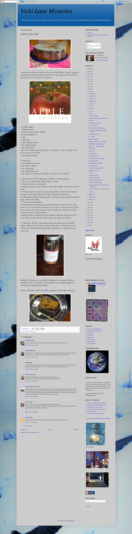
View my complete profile (101, 60)
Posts (89, 44)
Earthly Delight (91, 341)
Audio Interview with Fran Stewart (95, 413)
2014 (88, 207)
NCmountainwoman (30, 386)
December (91, 93)
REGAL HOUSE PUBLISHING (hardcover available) (98, 35)
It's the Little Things (93, 116)
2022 (88, 79)
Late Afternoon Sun (93, 165)
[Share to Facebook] (42, 329)
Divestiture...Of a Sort (94, 170)
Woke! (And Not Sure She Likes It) (97, 128)
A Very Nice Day (93, 125)
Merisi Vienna (29, 374)
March (90, 194)
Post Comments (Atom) (33, 432)
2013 (88, 210)
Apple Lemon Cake (93, 175)
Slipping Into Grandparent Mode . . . (98, 144)
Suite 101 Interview (92, 411)
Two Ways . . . (92, 120)
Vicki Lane (100, 55)
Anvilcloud (28, 340)
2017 (88, 91)
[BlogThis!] (38, 329)
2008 (88, 222)
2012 (88, 212)
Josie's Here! (92, 151)
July (90, 106)
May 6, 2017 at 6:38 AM (31, 357)
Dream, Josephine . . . (94, 139)
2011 (88, 215)
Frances (27, 402)
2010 (88, 217)
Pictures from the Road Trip (95, 180)
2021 (88, 81)
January (91, 199)
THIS (46, 290)
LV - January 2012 (100, 285)
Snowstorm (90, 337)
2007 (88, 225)
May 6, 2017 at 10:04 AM (31, 381)
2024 (88, 74)
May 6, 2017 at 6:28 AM (31, 345)
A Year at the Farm (91, 343)
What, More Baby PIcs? (94, 134)
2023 (88, 76)
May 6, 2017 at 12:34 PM (31, 396)
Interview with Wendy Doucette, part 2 (96, 403)
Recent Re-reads (93, 153)
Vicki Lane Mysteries (46, 10)
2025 (88, 71)
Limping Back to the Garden (96, 163)
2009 (88, 220)
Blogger (72, 521)
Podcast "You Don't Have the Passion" (96, 409)
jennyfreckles (28, 350)
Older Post (76, 429)
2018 (88, 89)
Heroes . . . (91, 113)
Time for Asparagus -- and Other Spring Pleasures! (98, 185)
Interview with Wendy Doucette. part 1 (96, 405)
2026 (88, 69)
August (91, 103)
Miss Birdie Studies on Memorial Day (98, 118)
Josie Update (92, 148)
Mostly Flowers (91, 339)
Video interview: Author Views (95, 407)
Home (50, 429)
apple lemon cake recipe (30, 331)
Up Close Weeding (93, 160)
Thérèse (27, 417)
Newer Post (24, 429)
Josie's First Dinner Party (95, 123)
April (90, 192)
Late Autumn (90, 335)
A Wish (91, 173)
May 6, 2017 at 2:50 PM (31, 412)
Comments (91, 47)
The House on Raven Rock (95, 182)
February (91, 197)
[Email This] (36, 329)
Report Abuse (90, 230)
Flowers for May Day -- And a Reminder (99, 189)
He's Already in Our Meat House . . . (98, 158)
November (91, 96)
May (90, 111)
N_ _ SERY (92, 136)
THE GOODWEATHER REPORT (97, 283)
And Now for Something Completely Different (98, 131)
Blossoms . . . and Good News (96, 146)
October (91, 98)
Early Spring (90, 333)
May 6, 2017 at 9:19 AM (31, 369)
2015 (88, 205)
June (90, 108)
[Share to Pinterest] (44, 329)
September (91, 101)
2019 (88, 86)
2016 (88, 202)
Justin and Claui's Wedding (93, 329)
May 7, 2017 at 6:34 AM (31, 422)
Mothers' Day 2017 (93, 156)
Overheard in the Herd (94, 177)
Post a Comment (27, 426)
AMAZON (90, 33)
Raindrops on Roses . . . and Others (97, 141)
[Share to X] (40, 329)
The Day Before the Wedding (94, 331)
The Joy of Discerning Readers (96, 168)
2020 (88, 84)
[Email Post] (32, 328)
